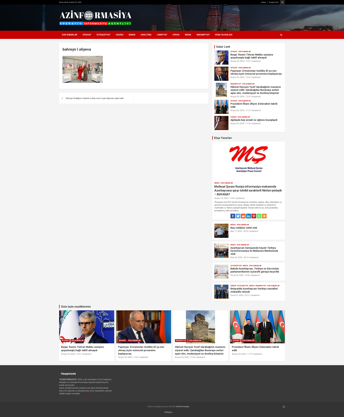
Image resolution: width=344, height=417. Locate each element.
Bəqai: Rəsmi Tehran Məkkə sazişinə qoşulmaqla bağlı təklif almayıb (251, 56)
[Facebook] (232, 216)
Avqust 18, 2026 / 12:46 (224, 198)
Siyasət (87, 35)
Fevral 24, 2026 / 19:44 (240, 275)
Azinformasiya (182, 406)
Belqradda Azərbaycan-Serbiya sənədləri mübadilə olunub (254, 290)
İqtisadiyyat (103, 35)
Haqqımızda (273, 2)
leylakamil (256, 61)
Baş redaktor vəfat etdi (243, 227)
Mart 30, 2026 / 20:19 (239, 257)
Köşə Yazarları (223, 35)
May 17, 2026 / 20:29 (239, 231)
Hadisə (119, 35)
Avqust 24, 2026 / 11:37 (240, 110)
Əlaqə (263, 2)
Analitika (146, 35)
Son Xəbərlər (69, 35)
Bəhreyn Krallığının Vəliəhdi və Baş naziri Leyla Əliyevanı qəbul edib (94, 98)
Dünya (176, 35)
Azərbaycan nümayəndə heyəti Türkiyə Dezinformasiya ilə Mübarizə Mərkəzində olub (254, 251)
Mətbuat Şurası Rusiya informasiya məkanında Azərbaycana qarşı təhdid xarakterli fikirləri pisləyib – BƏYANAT (248, 190)
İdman (132, 35)
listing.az (168, 412)
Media (188, 35)
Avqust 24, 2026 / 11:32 (240, 123)
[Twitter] (238, 216)
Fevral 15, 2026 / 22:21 (240, 295)
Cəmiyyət (162, 35)
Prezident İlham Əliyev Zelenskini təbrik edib (253, 105)
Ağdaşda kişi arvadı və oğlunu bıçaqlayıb (253, 119)
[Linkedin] (248, 216)
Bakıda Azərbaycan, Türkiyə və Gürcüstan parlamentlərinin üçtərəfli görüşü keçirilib (254, 270)
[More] (264, 216)
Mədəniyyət (203, 35)
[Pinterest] (253, 216)
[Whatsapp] (259, 216)
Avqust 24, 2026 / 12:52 (240, 77)
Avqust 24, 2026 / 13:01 (240, 61)
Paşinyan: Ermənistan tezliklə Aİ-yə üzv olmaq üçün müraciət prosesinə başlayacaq (256, 72)
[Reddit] (243, 216)
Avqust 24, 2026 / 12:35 (240, 96)
